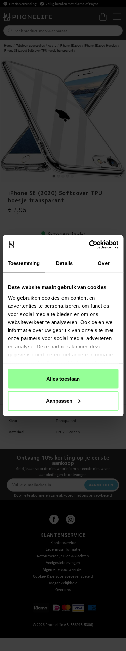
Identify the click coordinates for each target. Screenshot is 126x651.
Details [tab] (64, 263)
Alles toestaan (63, 379)
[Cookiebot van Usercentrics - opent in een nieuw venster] (89, 244)
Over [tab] (103, 263)
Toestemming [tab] (24, 263)
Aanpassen (59, 400)
